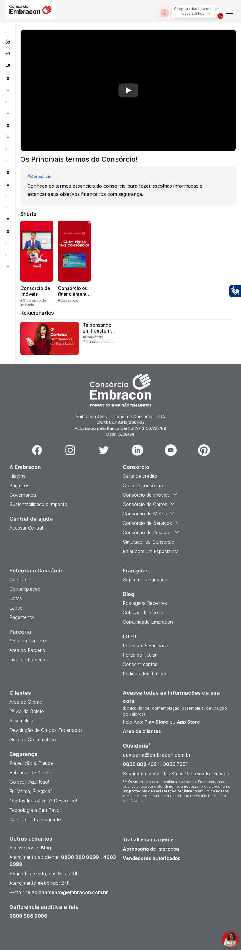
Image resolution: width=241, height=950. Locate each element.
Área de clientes (142, 731)
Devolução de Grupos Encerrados (46, 730)
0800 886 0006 (28, 916)
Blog (45, 848)
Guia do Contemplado (32, 739)
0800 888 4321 (141, 764)
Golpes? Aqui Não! (29, 782)
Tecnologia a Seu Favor (35, 810)
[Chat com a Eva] (230, 939)
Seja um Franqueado (145, 579)
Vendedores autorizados (151, 858)
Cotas (15, 598)
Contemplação (25, 589)
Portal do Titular (140, 655)
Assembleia (21, 721)
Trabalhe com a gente (148, 839)
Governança (22, 495)
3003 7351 (175, 764)
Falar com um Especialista (151, 551)
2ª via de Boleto (26, 711)
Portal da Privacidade (145, 645)
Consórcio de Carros (145, 504)
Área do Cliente (25, 702)
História (17, 476)
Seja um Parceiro (27, 641)
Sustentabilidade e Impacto (38, 504)
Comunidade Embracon (148, 622)
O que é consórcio (143, 485)
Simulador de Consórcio (148, 542)
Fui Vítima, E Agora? (30, 791)
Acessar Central (26, 528)
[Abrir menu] (229, 11)
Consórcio (20, 579)
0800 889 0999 (80, 857)
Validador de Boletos (31, 772)
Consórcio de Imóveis (146, 495)
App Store (188, 722)
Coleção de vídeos (143, 612)
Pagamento (21, 617)
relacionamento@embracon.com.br (66, 892)
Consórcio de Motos (145, 514)
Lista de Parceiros (28, 659)
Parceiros (19, 485)
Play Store (156, 722)
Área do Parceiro (27, 650)
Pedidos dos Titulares (146, 674)
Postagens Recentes (145, 603)
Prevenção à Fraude (31, 763)
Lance (16, 608)
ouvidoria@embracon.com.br (157, 755)
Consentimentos (140, 664)
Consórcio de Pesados (147, 532)
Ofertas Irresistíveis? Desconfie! (43, 801)
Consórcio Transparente (35, 819)
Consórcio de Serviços (147, 523)
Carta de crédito (140, 476)
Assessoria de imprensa (151, 849)
